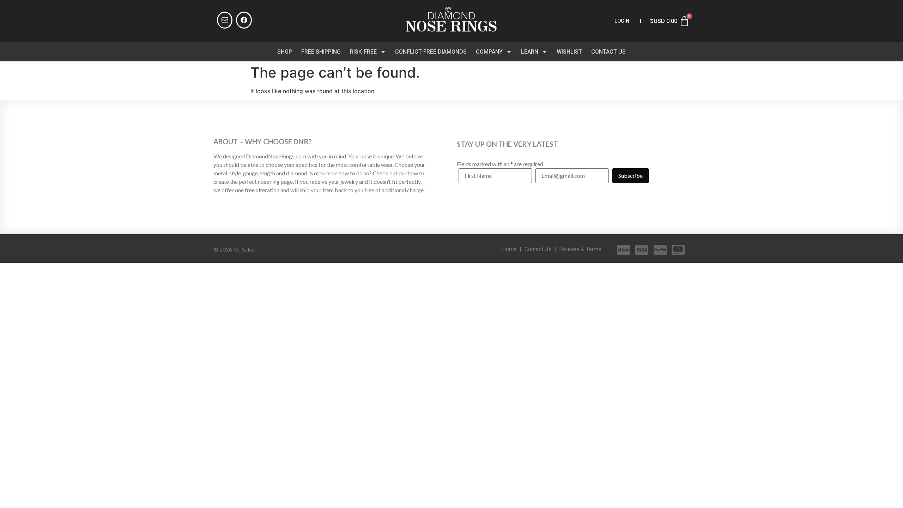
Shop (284, 51)
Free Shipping (321, 51)
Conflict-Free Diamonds (431, 51)
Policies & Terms (580, 249)
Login (621, 21)
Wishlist (569, 51)
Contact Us (608, 51)
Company (489, 51)
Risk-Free (363, 51)
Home (509, 249)
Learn (529, 51)
